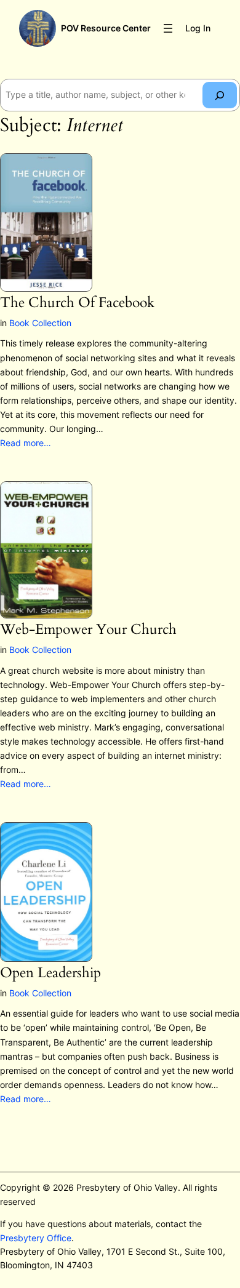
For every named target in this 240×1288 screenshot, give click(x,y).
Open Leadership (50, 973)
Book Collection (40, 323)
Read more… (25, 443)
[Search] (219, 95)
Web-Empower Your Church (88, 630)
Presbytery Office (35, 1238)
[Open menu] (168, 28)
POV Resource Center (106, 28)
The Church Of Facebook (77, 303)
